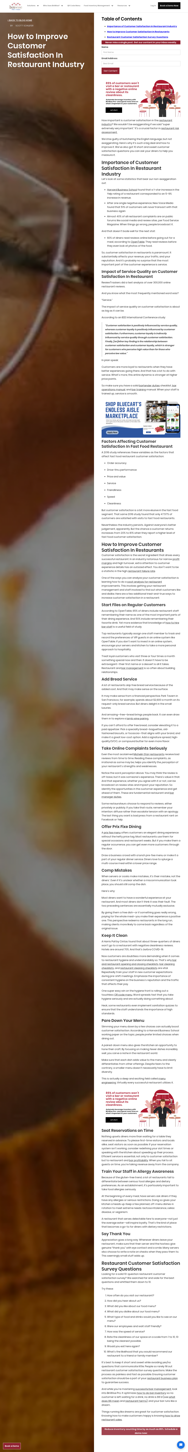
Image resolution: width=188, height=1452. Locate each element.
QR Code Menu (73, 5)
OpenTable (138, 242)
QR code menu (123, 994)
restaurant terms (136, 1401)
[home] (17, 6)
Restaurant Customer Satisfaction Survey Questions (137, 37)
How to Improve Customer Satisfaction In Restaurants (138, 31)
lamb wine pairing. (138, 718)
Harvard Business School (122, 189)
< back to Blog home (20, 20)
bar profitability (138, 1160)
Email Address (109, 58)
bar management (132, 668)
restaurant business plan (162, 1378)
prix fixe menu (112, 832)
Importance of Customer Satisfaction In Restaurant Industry (142, 26)
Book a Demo (12, 1446)
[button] (34, 5)
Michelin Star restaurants (148, 754)
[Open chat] (181, 1445)
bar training (139, 389)
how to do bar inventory (151, 1393)
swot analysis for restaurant (144, 581)
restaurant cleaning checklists (138, 968)
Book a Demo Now (169, 5)
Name (105, 47)
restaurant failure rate (141, 571)
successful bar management (153, 1389)
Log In (153, 5)
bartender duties (149, 385)
